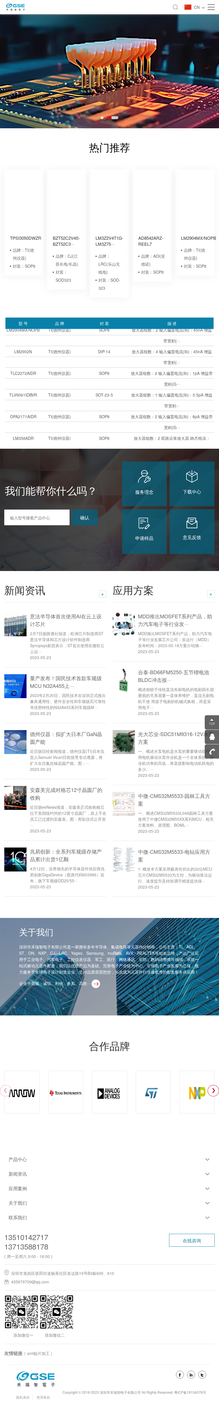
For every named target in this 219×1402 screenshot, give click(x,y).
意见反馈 (192, 537)
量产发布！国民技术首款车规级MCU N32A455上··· (66, 681)
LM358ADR (23, 421)
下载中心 (192, 491)
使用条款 (43, 1397)
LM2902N (23, 334)
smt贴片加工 (38, 1353)
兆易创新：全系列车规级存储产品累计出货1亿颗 (66, 855)
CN (198, 7)
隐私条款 (23, 1397)
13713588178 (26, 1246)
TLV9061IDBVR (23, 378)
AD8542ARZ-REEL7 (150, 241)
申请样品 (144, 538)
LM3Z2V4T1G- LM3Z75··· (109, 241)
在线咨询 (192, 1240)
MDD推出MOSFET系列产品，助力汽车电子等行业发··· (175, 619)
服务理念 (144, 492)
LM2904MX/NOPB (198, 238)
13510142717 (26, 1237)
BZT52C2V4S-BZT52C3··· (66, 241)
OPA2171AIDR (23, 399)
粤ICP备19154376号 (190, 1392)
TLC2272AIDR (23, 356)
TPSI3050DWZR (25, 238)
